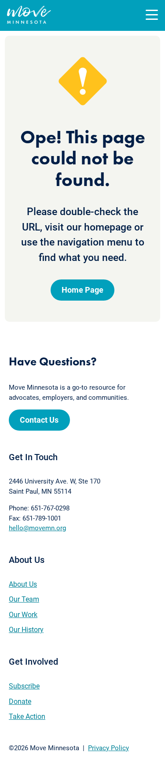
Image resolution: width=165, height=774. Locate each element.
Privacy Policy (108, 748)
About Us (23, 584)
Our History (26, 629)
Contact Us (39, 419)
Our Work (23, 614)
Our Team (24, 599)
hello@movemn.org (37, 528)
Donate (20, 701)
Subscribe (24, 686)
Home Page (82, 289)
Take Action (27, 716)
